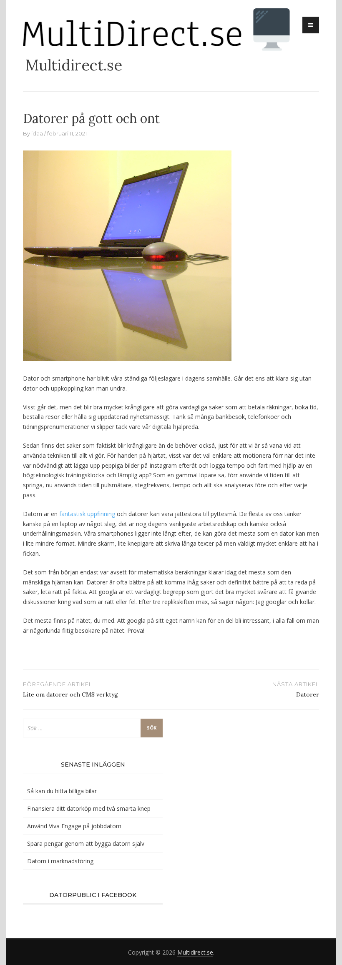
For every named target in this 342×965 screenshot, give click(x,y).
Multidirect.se (73, 65)
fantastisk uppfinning (87, 514)
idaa (37, 133)
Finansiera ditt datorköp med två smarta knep (89, 808)
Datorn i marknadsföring (60, 861)
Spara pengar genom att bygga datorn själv (85, 843)
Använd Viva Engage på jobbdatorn (74, 826)
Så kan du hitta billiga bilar (62, 791)
